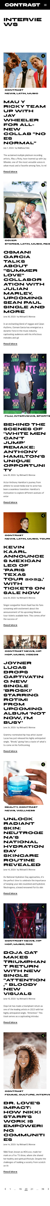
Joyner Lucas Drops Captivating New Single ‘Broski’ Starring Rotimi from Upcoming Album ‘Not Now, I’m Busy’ (24, 693)
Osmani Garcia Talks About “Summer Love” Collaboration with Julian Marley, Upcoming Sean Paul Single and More (24, 282)
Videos (32, 654)
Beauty (11, 807)
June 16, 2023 (9, 869)
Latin (21, 93)
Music (32, 93)
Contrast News (19, 651)
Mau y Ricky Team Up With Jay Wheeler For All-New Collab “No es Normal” (24, 122)
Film (9, 416)
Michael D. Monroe (27, 316)
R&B (29, 944)
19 (20, 1189)
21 (32, 1189)
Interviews (24, 416)
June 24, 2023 (9, 727)
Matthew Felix (23, 147)
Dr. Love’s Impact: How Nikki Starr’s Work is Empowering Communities (24, 1121)
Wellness (26, 810)
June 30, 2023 (9, 316)
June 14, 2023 (9, 1144)
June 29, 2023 (9, 475)
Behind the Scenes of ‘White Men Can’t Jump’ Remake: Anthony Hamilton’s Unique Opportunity (24, 447)
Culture (27, 1094)
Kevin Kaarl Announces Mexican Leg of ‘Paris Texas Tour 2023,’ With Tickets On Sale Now (24, 570)
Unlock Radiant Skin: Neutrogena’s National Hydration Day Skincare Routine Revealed (23, 842)
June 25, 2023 (9, 597)
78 (42, 1189)
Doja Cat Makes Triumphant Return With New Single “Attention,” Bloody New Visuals (24, 973)
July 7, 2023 (8, 147)
